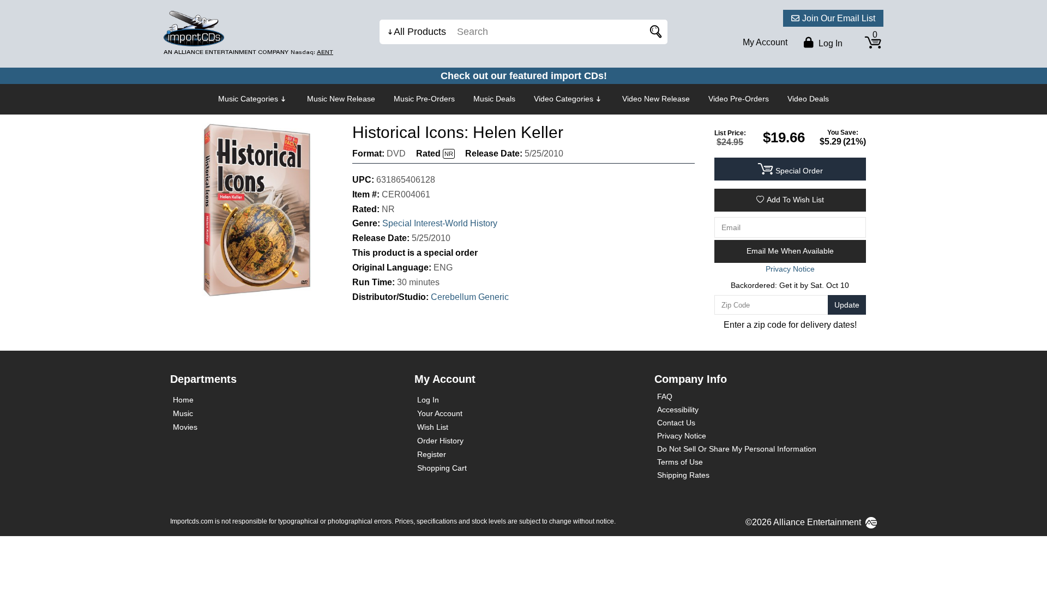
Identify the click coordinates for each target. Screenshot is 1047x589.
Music (183, 413)
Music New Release (341, 98)
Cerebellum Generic (470, 297)
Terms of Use (680, 462)
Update (846, 304)
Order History (440, 440)
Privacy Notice (681, 435)
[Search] (653, 32)
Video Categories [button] (563, 98)
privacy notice (790, 269)
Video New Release (656, 98)
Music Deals (494, 98)
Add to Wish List (795, 199)
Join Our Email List (838, 18)
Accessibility (678, 409)
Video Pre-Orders (738, 98)
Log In (428, 399)
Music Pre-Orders (424, 98)
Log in (829, 43)
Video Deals (808, 98)
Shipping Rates (683, 475)
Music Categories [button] (248, 98)
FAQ (664, 396)
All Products (420, 31)
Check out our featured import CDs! (524, 75)
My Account (765, 42)
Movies (185, 427)
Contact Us (676, 422)
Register (431, 454)
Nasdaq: (312, 52)
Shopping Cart (442, 468)
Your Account (439, 413)
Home (183, 399)
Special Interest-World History (439, 223)
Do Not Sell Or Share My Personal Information (736, 448)
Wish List (432, 427)
